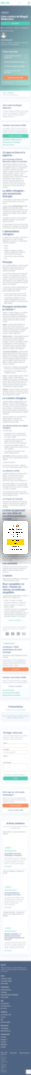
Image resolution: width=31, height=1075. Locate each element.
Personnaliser (15, 546)
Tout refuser (16, 543)
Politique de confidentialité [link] (15, 549)
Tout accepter (15, 540)
